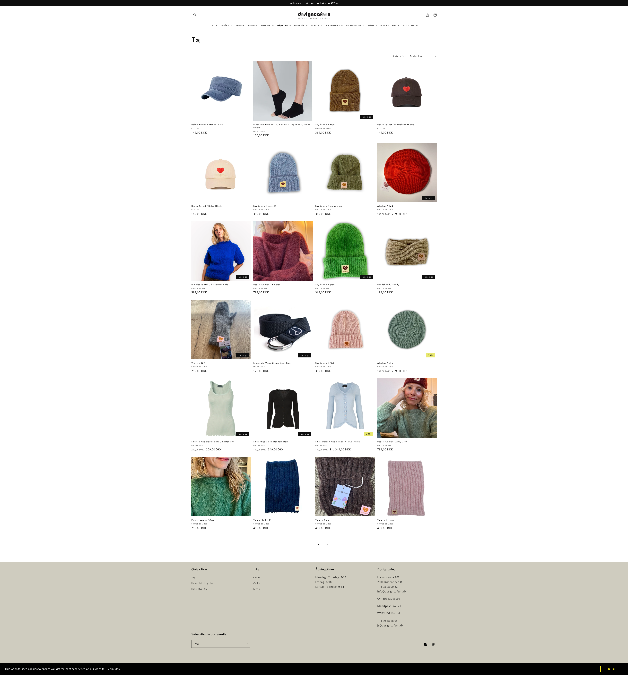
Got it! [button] (612, 669)
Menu (256, 589)
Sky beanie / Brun (325, 125)
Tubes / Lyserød (385, 520)
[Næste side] (327, 544)
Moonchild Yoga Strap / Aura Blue (272, 363)
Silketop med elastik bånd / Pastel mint (212, 442)
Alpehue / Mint (385, 363)
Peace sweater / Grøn (203, 520)
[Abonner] (246, 644)
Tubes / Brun (322, 520)
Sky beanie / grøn (325, 285)
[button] (195, 15)
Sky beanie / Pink (324, 363)
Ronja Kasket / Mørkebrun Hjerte (395, 125)
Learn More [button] (114, 669)
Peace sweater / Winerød (267, 285)
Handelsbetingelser (203, 583)
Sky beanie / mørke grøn (328, 206)
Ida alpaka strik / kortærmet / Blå (209, 285)
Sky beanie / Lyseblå (264, 206)
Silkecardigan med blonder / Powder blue (337, 442)
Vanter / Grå (198, 363)
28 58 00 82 (390, 587)
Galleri (257, 583)
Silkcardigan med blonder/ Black (271, 442)
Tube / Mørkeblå (262, 520)
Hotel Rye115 (199, 589)
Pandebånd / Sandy (388, 285)
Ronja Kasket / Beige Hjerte (206, 206)
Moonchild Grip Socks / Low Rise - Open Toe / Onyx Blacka (281, 126)
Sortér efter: (399, 56)
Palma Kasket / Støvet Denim (207, 125)
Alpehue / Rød (385, 206)
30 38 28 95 (390, 621)
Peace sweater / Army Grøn (392, 442)
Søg (193, 577)
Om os (257, 577)
